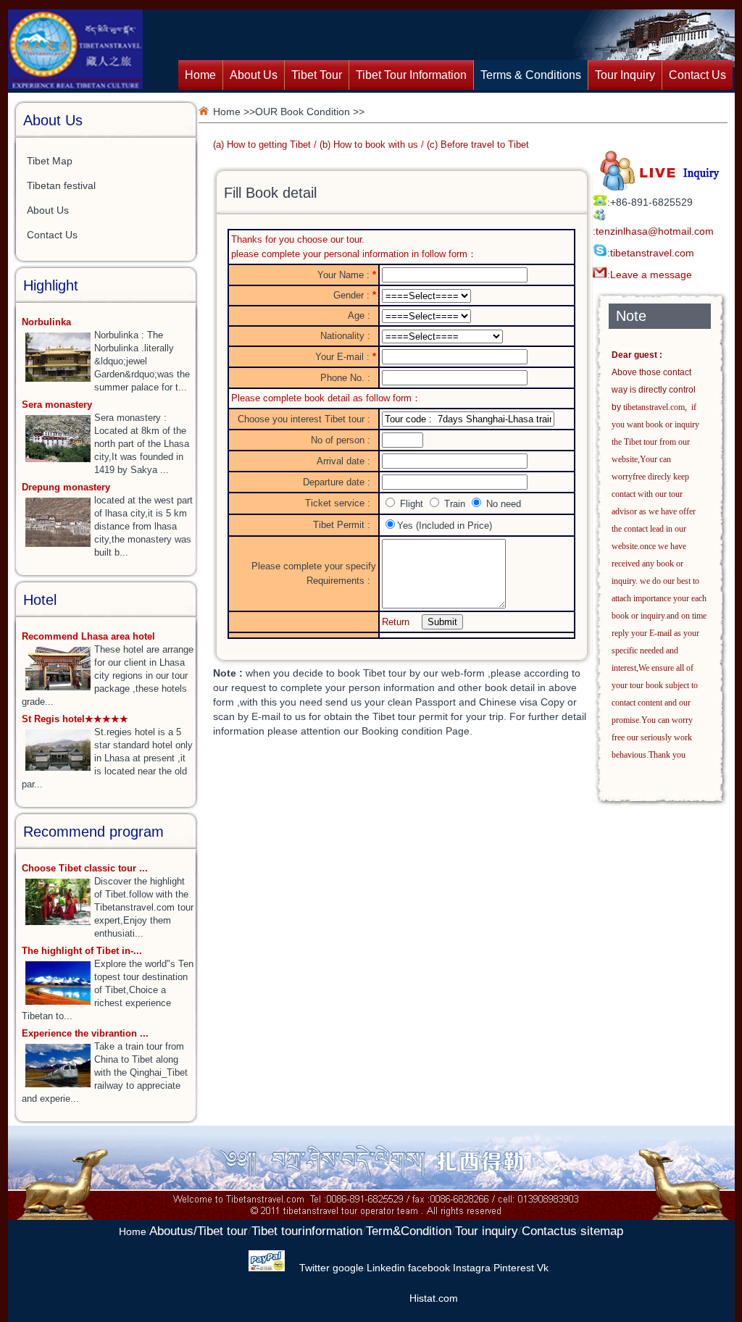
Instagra (472, 1267)
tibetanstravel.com (652, 253)
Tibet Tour (316, 75)
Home (200, 75)
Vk (543, 1267)
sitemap (601, 1231)
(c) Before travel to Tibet (478, 144)
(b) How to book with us (369, 144)
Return (395, 621)
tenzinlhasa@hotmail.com (655, 231)
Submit (442, 621)
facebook (429, 1267)
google (348, 1267)
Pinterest (513, 1267)
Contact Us (697, 75)
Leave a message (651, 274)
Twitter (314, 1267)
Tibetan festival (61, 185)
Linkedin (386, 1267)
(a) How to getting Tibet (262, 144)
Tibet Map (49, 161)
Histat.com (433, 1298)
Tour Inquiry (625, 75)
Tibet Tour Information (411, 75)
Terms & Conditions (530, 75)
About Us (254, 75)
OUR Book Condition (302, 111)
